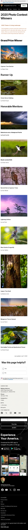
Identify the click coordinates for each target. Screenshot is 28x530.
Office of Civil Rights (5, 519)
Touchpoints (10, 379)
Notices (2, 504)
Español (4, 407)
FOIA (2, 501)
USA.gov (3, 517)
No (5, 373)
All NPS (14, 427)
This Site (14, 424)
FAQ (3, 402)
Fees (19, 9)
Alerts (5, 9)
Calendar (15, 9)
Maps (10, 9)
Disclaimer (3, 512)
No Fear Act (3, 510)
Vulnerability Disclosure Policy (8, 515)
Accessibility (4, 497)
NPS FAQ (3, 508)
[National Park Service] (1, 6)
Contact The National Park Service (9, 506)
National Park (10, 5)
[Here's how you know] (14, 2)
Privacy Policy (4, 499)
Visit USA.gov (5, 527)
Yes (6, 368)
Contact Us (4, 398)
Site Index (4, 405)
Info (1, 9)
